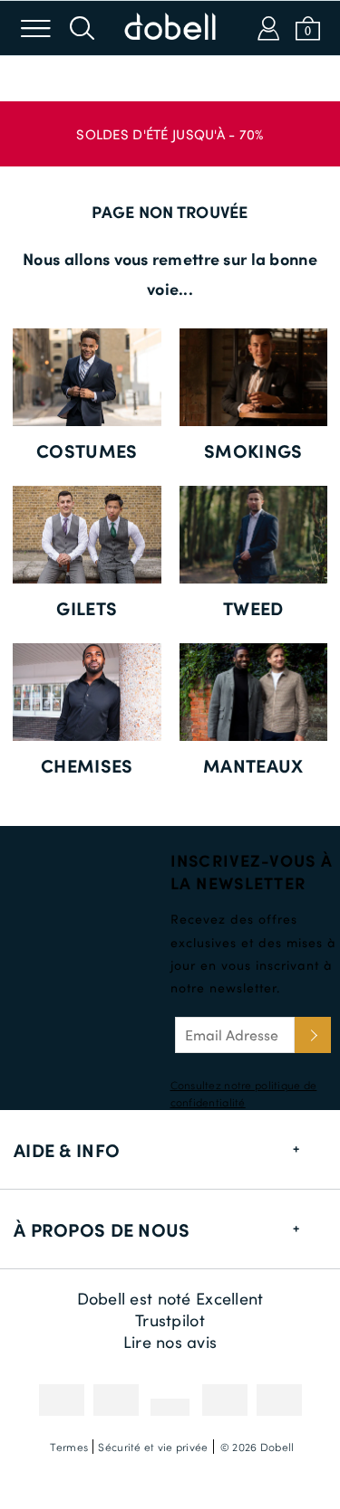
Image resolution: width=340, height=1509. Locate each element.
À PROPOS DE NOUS (101, 1229)
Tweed (253, 608)
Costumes (86, 450)
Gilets (86, 608)
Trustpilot (170, 1320)
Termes (69, 1446)
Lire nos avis (170, 1341)
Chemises (86, 765)
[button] (170, 124)
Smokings (253, 450)
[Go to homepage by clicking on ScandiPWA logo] (170, 28)
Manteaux (253, 765)
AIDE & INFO (67, 1150)
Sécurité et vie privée (153, 1446)
